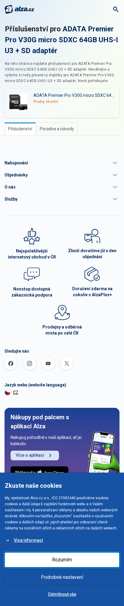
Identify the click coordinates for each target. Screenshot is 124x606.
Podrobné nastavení (62, 577)
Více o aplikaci (30, 455)
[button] (62, 162)
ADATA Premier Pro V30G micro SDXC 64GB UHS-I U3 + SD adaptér (61, 40)
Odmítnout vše (62, 594)
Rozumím (62, 560)
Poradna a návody (57, 128)
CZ (15, 392)
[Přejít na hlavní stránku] (19, 9)
